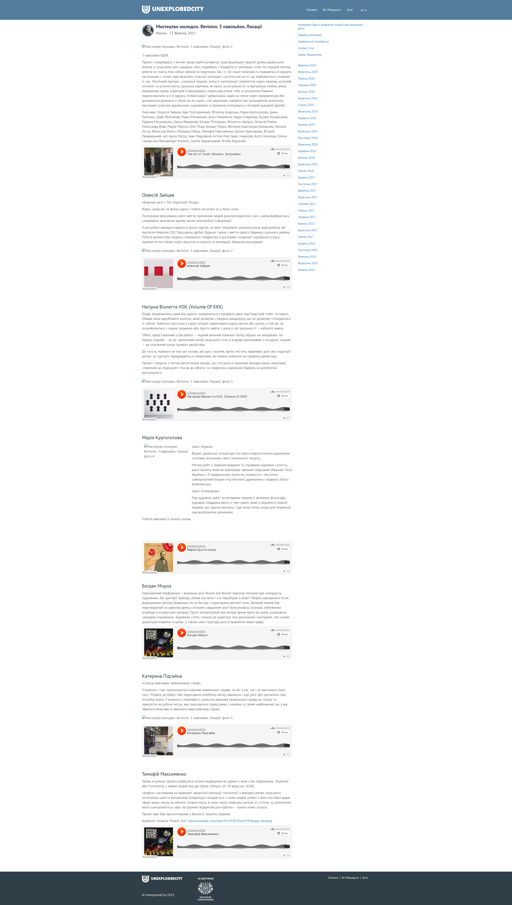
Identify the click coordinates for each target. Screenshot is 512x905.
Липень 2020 (306, 78)
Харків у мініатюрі (310, 35)
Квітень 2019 (306, 125)
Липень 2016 (306, 270)
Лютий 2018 (306, 171)
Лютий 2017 (306, 237)
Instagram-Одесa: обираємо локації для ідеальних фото (330, 26)
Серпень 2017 (307, 204)
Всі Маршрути (332, 10)
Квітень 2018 (306, 158)
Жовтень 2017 (307, 191)
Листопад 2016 (307, 250)
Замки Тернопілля (309, 55)
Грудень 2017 (306, 177)
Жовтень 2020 (307, 65)
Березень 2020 (307, 98)
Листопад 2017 (307, 184)
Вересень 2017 (308, 197)
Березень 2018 (307, 164)
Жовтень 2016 (307, 256)
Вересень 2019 (308, 111)
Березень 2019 (307, 131)
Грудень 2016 (306, 243)
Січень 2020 (306, 105)
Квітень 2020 (306, 92)
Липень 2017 (306, 210)
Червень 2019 (307, 118)
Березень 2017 (307, 230)
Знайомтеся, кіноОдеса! (313, 41)
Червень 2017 (307, 217)
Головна (312, 10)
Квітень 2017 (306, 224)
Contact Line (306, 48)
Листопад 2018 (307, 138)
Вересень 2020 (308, 72)
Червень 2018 (307, 151)
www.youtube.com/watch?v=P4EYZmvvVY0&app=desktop (230, 821)
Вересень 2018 (308, 144)
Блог (350, 10)
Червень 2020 (307, 85)
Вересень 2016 (308, 263)
